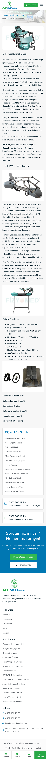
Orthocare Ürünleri (13, 451)
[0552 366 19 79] (5, 504)
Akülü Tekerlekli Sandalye (16, 473)
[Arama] (28, 753)
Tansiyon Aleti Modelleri (15, 438)
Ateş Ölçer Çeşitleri (13, 443)
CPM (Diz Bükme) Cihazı (12, 675)
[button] (41, 5)
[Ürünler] (17, 753)
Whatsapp (40, 757)
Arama (28, 757)
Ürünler (17, 757)
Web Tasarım (9, 743)
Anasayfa (5, 757)
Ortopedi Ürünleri (12, 447)
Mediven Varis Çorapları (15, 460)
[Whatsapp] (40, 753)
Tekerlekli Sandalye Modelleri (18, 469)
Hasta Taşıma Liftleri (14, 487)
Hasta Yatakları (11, 465)
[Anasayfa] (5, 753)
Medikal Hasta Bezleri (14, 482)
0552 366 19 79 (17, 502)
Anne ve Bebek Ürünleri (15, 491)
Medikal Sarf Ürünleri (14, 478)
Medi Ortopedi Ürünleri (15, 456)
